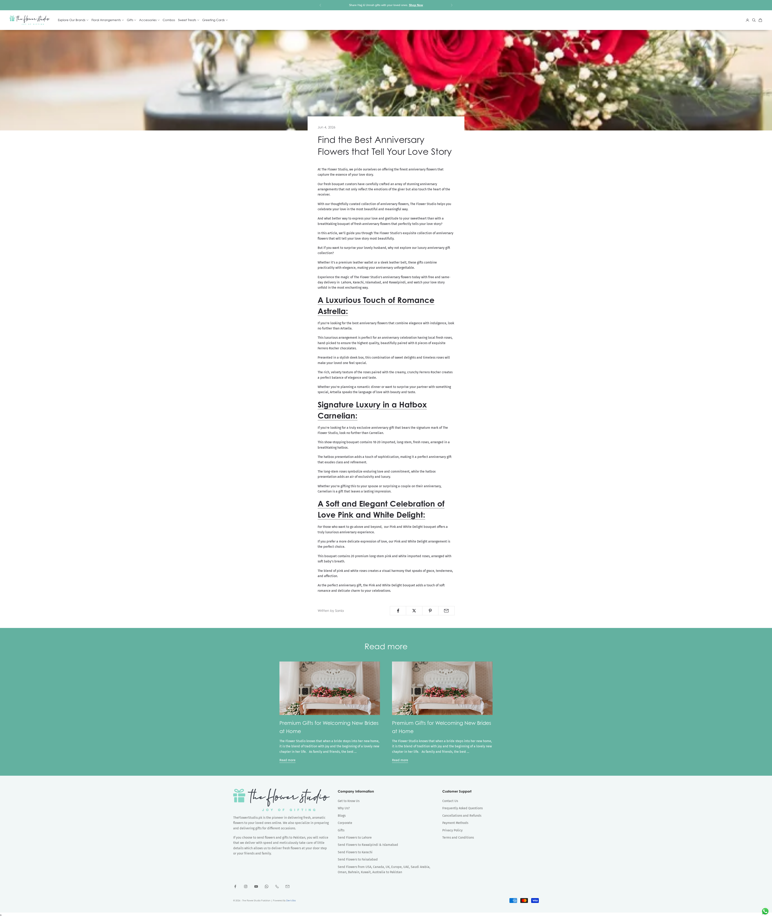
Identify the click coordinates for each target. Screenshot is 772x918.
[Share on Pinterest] (430, 610)
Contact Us (450, 801)
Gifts (341, 830)
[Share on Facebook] (398, 610)
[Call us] (277, 886)
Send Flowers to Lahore (355, 837)
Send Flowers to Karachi (355, 852)
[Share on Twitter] (414, 610)
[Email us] (287, 886)
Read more (287, 760)
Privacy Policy (452, 830)
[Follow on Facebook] (235, 886)
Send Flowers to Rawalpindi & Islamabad (368, 845)
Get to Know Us (348, 801)
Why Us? (344, 808)
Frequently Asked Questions (462, 808)
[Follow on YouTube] (256, 886)
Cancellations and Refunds (461, 815)
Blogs (342, 815)
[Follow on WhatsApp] (267, 886)
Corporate (345, 823)
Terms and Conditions (458, 837)
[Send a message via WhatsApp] (765, 911)
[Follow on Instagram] (246, 886)
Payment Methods (455, 823)
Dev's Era (291, 900)
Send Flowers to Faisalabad (358, 859)
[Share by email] (446, 610)
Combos (169, 20)
